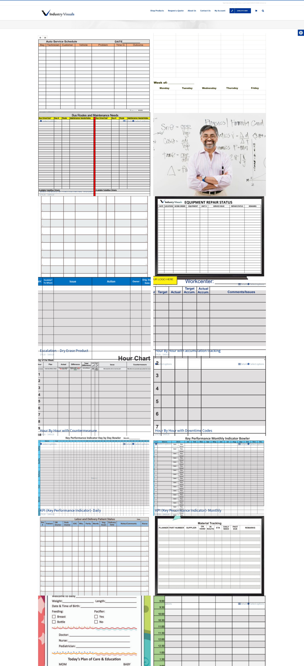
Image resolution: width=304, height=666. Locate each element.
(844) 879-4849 (254, 3)
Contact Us (263, 3)
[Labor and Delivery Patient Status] (94, 558)
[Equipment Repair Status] (209, 238)
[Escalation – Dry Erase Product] (94, 318)
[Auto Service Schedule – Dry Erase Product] (94, 75)
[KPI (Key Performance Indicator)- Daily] (94, 478)
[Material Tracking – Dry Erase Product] (209, 558)
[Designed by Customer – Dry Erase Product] (209, 155)
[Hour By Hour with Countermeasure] (94, 398)
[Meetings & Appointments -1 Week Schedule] (209, 638)
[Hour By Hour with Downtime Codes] (209, 398)
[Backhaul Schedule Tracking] (209, 75)
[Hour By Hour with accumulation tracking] (209, 318)
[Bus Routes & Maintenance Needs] (94, 156)
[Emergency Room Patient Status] (94, 238)
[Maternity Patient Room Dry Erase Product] (94, 638)
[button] (301, 33)
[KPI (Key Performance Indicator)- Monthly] (209, 478)
